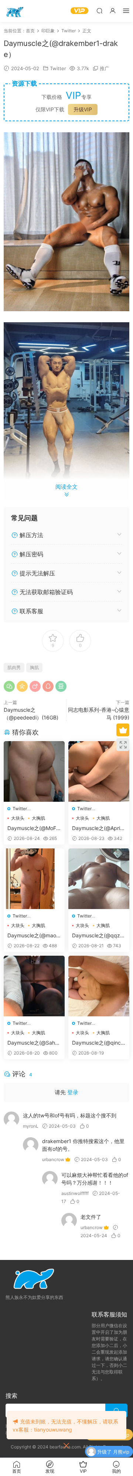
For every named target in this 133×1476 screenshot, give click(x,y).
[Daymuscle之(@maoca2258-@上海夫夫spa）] (34, 878)
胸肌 (34, 667)
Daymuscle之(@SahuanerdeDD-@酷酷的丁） (34, 1042)
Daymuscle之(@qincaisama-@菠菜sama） (98, 1042)
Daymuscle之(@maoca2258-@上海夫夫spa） (33, 935)
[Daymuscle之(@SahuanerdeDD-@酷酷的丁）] (34, 986)
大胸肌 (38, 818)
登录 (72, 1092)
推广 (104, 68)
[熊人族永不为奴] (15, 11)
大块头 (17, 818)
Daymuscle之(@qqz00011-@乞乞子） (97, 935)
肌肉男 (14, 667)
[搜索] (99, 10)
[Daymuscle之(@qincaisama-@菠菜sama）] (98, 986)
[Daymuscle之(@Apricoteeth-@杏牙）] (98, 771)
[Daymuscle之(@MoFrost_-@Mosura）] (34, 771)
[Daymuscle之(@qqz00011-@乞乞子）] (98, 878)
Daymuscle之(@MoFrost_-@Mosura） (34, 828)
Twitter (58, 68)
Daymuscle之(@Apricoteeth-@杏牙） (97, 828)
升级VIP (83, 109)
